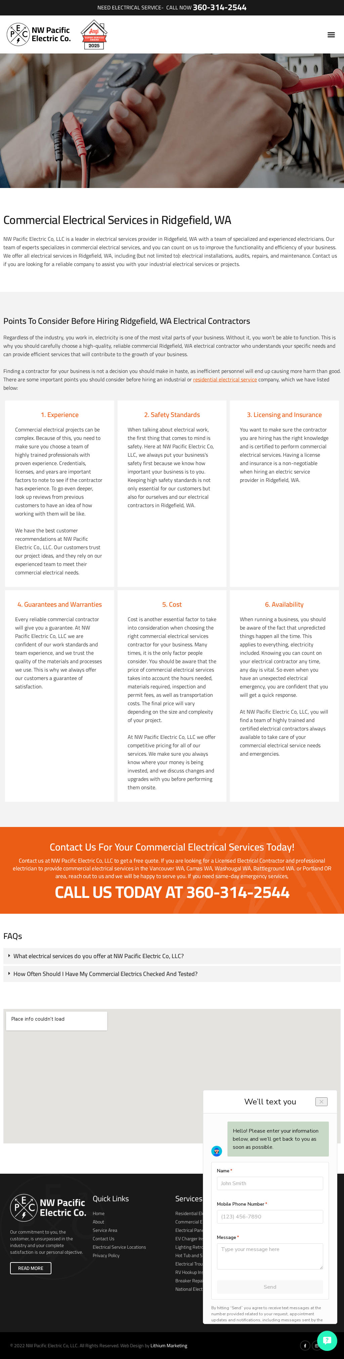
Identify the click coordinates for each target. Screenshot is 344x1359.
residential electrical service (225, 379)
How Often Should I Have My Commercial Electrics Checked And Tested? (105, 973)
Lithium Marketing (168, 1345)
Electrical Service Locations (119, 1247)
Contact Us (104, 1238)
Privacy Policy (106, 1255)
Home (98, 1213)
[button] (331, 35)
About (98, 1221)
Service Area (105, 1230)
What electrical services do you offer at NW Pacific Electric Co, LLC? (98, 955)
